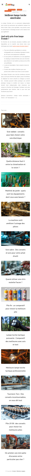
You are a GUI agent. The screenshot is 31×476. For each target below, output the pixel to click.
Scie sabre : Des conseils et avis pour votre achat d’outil (15, 252)
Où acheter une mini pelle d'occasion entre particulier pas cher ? (15, 456)
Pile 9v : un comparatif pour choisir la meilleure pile (15, 308)
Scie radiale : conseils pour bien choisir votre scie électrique (15, 134)
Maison (19, 9)
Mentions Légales (21, 471)
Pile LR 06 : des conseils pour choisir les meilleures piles (15, 426)
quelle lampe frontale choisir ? (21, 46)
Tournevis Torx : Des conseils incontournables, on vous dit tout (15, 397)
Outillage (8, 11)
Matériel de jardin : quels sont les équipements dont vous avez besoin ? (15, 193)
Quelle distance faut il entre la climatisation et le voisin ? (15, 164)
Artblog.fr (12, 9)
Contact (14, 471)
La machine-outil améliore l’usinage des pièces (15, 223)
